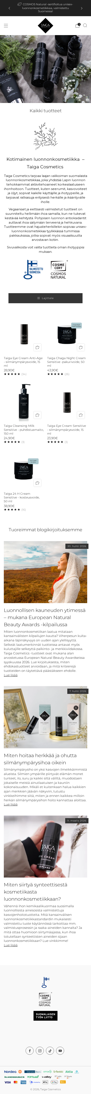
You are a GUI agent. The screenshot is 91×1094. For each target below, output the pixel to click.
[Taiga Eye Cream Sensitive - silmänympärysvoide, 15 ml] (67, 402)
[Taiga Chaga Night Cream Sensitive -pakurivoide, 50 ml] (67, 334)
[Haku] (85, 25)
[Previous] (9, 8)
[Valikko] (6, 26)
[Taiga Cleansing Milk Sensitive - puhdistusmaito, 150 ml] (24, 402)
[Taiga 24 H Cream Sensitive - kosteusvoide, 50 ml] (24, 469)
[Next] (81, 8)
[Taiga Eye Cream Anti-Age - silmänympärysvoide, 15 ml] (24, 334)
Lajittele (48, 298)
